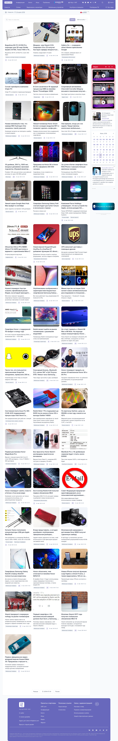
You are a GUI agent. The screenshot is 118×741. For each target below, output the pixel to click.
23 (75, 464)
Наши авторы (62, 706)
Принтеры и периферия (19, 542)
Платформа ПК (94, 7)
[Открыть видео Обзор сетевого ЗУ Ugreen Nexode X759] (103, 76)
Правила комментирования (82, 710)
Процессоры (37, 97)
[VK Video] (109, 67)
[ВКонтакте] (83, 2)
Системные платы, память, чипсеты (14, 421)
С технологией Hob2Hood (105, 118)
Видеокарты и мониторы (34, 7)
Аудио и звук (65, 97)
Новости (7, 7)
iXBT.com (43, 706)
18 (43, 97)
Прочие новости (9, 94)
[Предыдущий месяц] (93, 133)
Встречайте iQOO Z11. (108, 168)
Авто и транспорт (66, 258)
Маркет (43, 722)
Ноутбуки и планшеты (76, 7)
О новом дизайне (24, 717)
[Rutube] (112, 67)
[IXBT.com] (6, 12)
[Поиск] (102, 2)
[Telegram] (91, 2)
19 (75, 630)
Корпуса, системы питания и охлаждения (15, 57)
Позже (57, 691)
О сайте (21, 713)
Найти (72, 19)
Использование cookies (81, 713)
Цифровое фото (9, 257)
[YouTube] (88, 2)
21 (47, 380)
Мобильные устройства (56, 7)
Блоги (30, 2)
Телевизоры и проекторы (40, 341)
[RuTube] (96, 2)
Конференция (20, 2)
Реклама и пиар (79, 706)
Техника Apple (65, 217)
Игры (37, 2)
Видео (95, 67)
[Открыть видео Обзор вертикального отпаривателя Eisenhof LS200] (103, 102)
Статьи (18, 7)
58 (72, 503)
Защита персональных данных (83, 716)
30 (75, 134)
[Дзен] (85, 2)
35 (75, 343)
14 (47, 587)
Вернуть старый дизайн (26, 724)
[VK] (89, 730)
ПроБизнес (46, 2)
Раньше (35, 691)
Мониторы (8, 176)
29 (13, 176)
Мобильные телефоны (39, 55)
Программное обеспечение (68, 57)
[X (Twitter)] (93, 2)
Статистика (61, 710)
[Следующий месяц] (113, 133)
